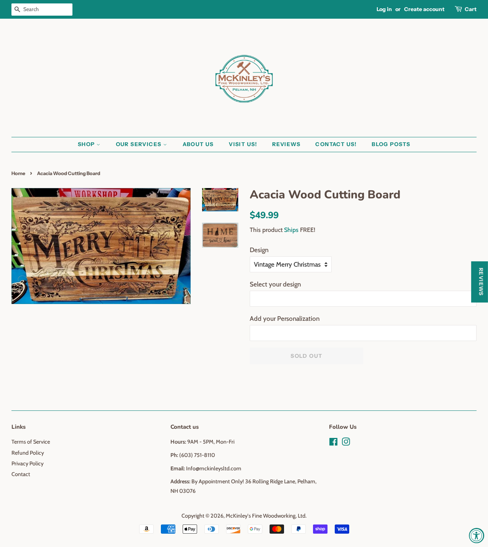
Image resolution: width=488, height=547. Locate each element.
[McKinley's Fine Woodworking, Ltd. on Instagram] (346, 443)
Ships (291, 229)
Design (259, 250)
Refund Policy (27, 452)
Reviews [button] (481, 282)
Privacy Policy (27, 463)
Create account (424, 9)
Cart (471, 9)
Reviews (286, 144)
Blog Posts (391, 144)
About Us (198, 144)
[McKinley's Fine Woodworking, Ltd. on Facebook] (333, 443)
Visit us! (243, 144)
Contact (20, 474)
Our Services (139, 144)
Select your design (275, 284)
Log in (384, 9)
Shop (87, 144)
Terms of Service (30, 441)
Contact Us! (335, 144)
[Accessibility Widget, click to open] (476, 535)
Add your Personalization (284, 318)
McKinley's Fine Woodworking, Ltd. (266, 515)
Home (18, 173)
